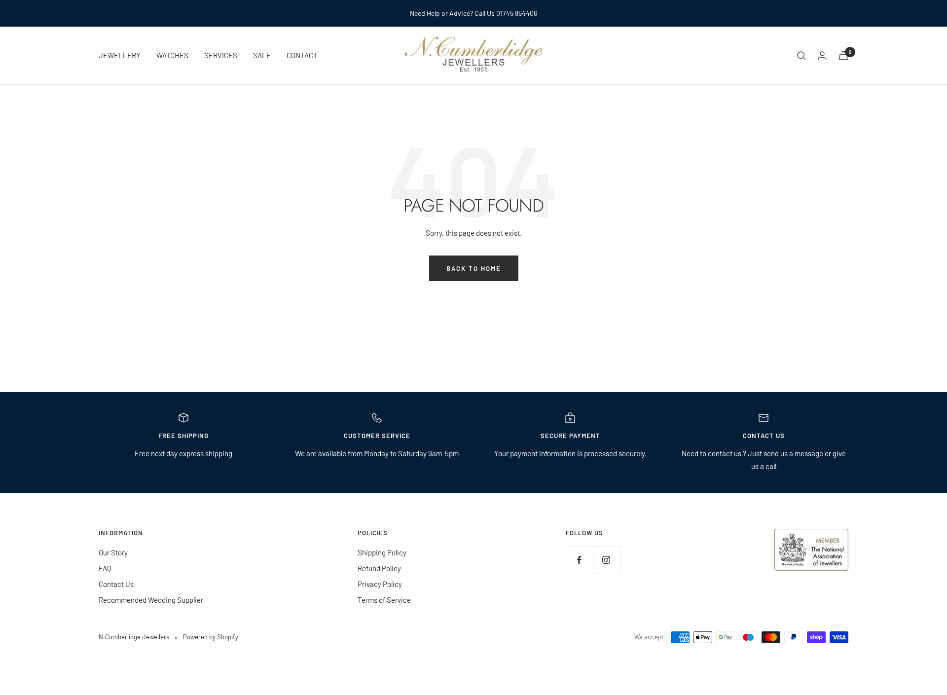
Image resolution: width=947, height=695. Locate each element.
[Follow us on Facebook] (579, 560)
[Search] (801, 55)
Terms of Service (384, 599)
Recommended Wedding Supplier (151, 599)
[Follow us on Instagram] (606, 560)
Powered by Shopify (210, 637)
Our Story (113, 552)
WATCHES (172, 55)
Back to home (473, 268)
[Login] (822, 55)
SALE (262, 55)
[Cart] (843, 55)
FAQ (105, 568)
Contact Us (116, 584)
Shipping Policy (382, 552)
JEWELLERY (120, 55)
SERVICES (220, 55)
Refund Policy (379, 568)
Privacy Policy (380, 584)
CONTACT (302, 55)
